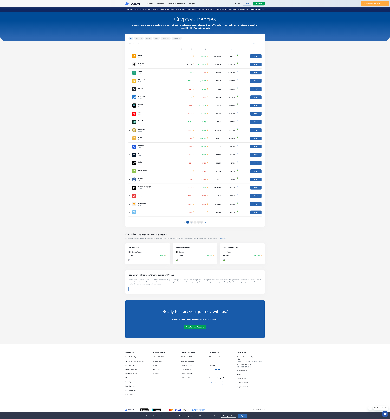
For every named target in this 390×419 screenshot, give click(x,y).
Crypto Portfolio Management (134, 361)
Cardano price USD (187, 374)
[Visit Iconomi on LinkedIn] (219, 370)
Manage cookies (228, 416)
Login (247, 4)
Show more (134, 289)
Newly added (176, 38)
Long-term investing (131, 374)
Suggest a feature (242, 383)
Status (239, 374)
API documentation (215, 357)
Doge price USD (186, 369)
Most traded (139, 38)
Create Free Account (195, 327)
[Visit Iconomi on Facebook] (213, 370)
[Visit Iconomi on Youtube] (216, 370)
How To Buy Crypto (131, 357)
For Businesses (130, 365)
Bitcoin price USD (186, 357)
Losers (156, 38)
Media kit (156, 374)
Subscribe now (216, 383)
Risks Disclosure (130, 390)
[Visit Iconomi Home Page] (132, 3)
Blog (126, 378)
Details (256, 56)
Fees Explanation (130, 382)
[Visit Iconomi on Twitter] (210, 370)
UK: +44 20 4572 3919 (244, 367)
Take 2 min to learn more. (254, 9)
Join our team (157, 361)
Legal (155, 365)
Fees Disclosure (130, 386)
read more (222, 238)
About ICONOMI (158, 357)
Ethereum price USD (187, 361)
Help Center (129, 394)
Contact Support (242, 370)
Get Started (258, 4)
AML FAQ (156, 369)
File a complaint (242, 378)
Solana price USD (186, 378)
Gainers (148, 38)
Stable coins (165, 38)
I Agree (242, 416)
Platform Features (131, 369)
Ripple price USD (186, 365)
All (131, 38)
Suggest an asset (242, 387)
